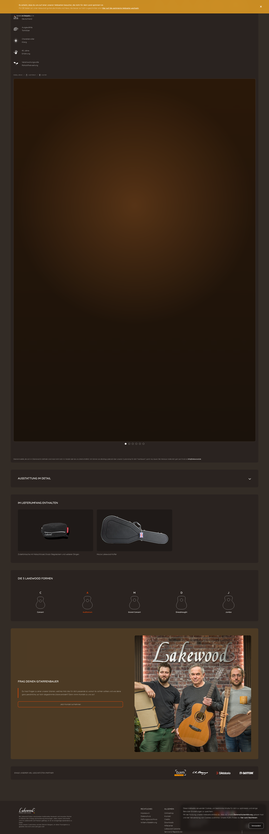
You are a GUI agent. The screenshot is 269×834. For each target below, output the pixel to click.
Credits (167, 819)
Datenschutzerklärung (243, 815)
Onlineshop (169, 813)
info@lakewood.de (194, 459)
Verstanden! (256, 826)
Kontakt (167, 816)
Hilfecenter (168, 826)
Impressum (145, 813)
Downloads (168, 822)
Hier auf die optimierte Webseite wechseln (120, 8)
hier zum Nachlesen (249, 818)
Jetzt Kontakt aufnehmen (70, 704)
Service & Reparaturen (173, 832)
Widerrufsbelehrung (149, 822)
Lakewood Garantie (172, 829)
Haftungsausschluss (149, 819)
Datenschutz (146, 816)
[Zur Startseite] (76, 811)
